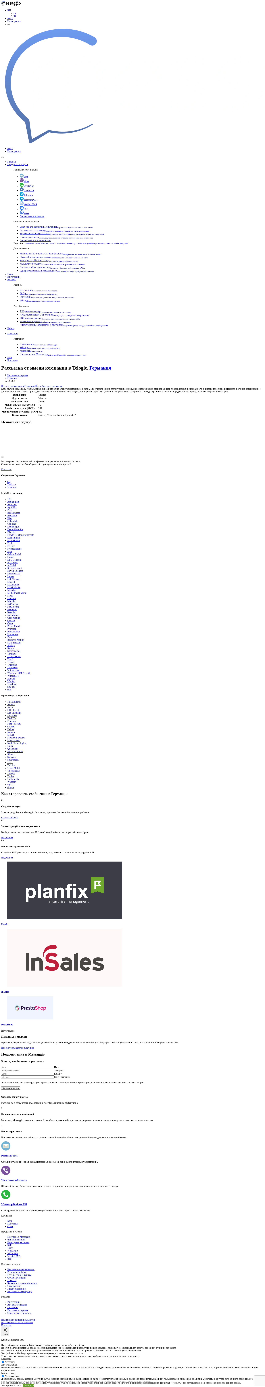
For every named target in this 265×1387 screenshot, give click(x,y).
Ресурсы (11, 279)
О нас (10, 1226)
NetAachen (12, 604)
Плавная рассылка (56, 237)
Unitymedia (13, 779)
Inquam (11, 732)
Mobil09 (11, 598)
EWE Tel (11, 718)
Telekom (11, 484)
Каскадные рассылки (18, 1242)
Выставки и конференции (21, 1269)
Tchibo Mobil (14, 656)
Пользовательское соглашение (17, 1322)
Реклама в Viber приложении (53, 267)
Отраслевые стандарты (19, 1313)
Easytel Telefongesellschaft (20, 535)
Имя (56, 1067)
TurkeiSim (12, 667)
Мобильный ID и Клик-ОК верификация (60, 253)
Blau (9, 518)
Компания (12, 333)
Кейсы (40, 300)
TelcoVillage (13, 770)
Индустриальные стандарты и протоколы (64, 325)
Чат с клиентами (16, 1239)
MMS (26, 213)
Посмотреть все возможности (35, 240)
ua (14, 15)
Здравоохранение (16, 1288)
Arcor (10, 707)
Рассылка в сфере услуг (19, 1291)
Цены (10, 274)
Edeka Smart (13, 537)
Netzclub (11, 612)
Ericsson (11, 721)
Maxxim (11, 590)
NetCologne (13, 606)
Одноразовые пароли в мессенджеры (57, 270)
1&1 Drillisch (14, 701)
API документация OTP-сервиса (54, 314)
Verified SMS (30, 204)
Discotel (11, 532)
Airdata (11, 704)
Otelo (10, 623)
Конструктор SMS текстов (49, 260)
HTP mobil (12, 562)
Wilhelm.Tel (13, 675)
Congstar (11, 524)
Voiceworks (13, 670)
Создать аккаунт (9, 817)
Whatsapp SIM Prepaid (18, 673)
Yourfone (11, 684)
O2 (8, 481)
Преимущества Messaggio (53, 354)
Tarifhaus (11, 653)
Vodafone (12, 487)
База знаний (38, 290)
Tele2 (10, 659)
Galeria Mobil (14, 554)
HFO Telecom (14, 559)
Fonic (10, 543)
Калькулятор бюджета (52, 263)
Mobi (10, 595)
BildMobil (12, 515)
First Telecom (14, 724)
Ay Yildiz (12, 507)
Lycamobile (13, 584)
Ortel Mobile (13, 617)
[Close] (2, 157)
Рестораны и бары (16, 1272)
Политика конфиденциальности (18, 1319)
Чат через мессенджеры (54, 230)
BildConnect (13, 512)
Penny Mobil (13, 626)
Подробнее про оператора (48, 386)
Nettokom (12, 609)
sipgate (10, 787)
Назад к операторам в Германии (18, 386)
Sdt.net (10, 754)
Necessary (10, 1362)
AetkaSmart (13, 501)
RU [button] (9, 10)
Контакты (31, 350)
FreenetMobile (14, 548)
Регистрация (14, 21)
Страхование (14, 1286)
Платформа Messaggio (18, 1237)
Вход (10, 18)
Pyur (9, 637)
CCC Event (13, 710)
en (14, 13)
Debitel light (13, 526)
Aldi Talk (12, 504)
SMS (26, 176)
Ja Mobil (11, 565)
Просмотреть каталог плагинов (17, 1047)
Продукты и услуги (17, 164)
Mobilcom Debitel (16, 737)
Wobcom (11, 782)
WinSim (11, 681)
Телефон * (59, 1070)
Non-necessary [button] (8, 1373)
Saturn (10, 648)
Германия (100, 368)
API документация (46, 311)
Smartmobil (13, 759)
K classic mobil (14, 568)
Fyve (9, 551)
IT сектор (12, 1280)
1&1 (9, 499)
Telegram (28, 195)
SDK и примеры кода (50, 318)
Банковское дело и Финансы (22, 1283)
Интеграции (13, 276)
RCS (26, 209)
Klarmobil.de (13, 573)
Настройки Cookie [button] (11, 1385)
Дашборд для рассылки (56, 226)
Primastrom (12, 634)
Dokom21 (12, 715)
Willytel (11, 678)
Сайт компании (62, 1077)
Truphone (12, 664)
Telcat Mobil (13, 768)
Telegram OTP (31, 199)
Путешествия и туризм (19, 1275)
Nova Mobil (13, 615)
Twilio (10, 776)
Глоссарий (47, 296)
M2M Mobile (13, 587)
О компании (38, 344)
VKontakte (29, 190)
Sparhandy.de (14, 651)
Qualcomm (12, 748)
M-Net (10, 735)
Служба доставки (16, 1277)
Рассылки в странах (45, 321)
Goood (10, 557)
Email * (58, 1073)
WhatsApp (29, 186)
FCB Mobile (13, 540)
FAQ (38, 293)
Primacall (11, 629)
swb (9, 689)
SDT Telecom (14, 642)
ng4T (10, 784)
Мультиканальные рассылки (62, 233)
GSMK (11, 726)
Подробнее (7, 837)
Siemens (11, 757)
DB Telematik (14, 712)
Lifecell (11, 582)
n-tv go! (11, 687)
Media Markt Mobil (16, 593)
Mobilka (11, 601)
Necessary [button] (6, 1359)
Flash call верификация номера (54, 257)
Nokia (10, 746)
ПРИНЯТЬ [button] (28, 1385)
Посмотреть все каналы (32, 216)
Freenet (11, 546)
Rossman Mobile (15, 640)
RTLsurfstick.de (15, 751)
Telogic (11, 662)
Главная (11, 161)
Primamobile (13, 631)
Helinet (10, 729)
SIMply (11, 645)
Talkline (11, 765)
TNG (10, 762)
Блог (9, 357)
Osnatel (11, 620)
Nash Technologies (16, 743)
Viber (26, 181)
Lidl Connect (13, 579)
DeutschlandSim (15, 529)
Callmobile (12, 521)
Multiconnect (13, 740)
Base (9, 510)
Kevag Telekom (15, 571)
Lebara (10, 576)
